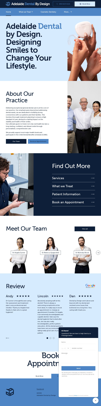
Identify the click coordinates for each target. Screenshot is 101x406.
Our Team (16, 141)
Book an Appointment (38, 141)
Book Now (39, 376)
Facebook (40, 389)
